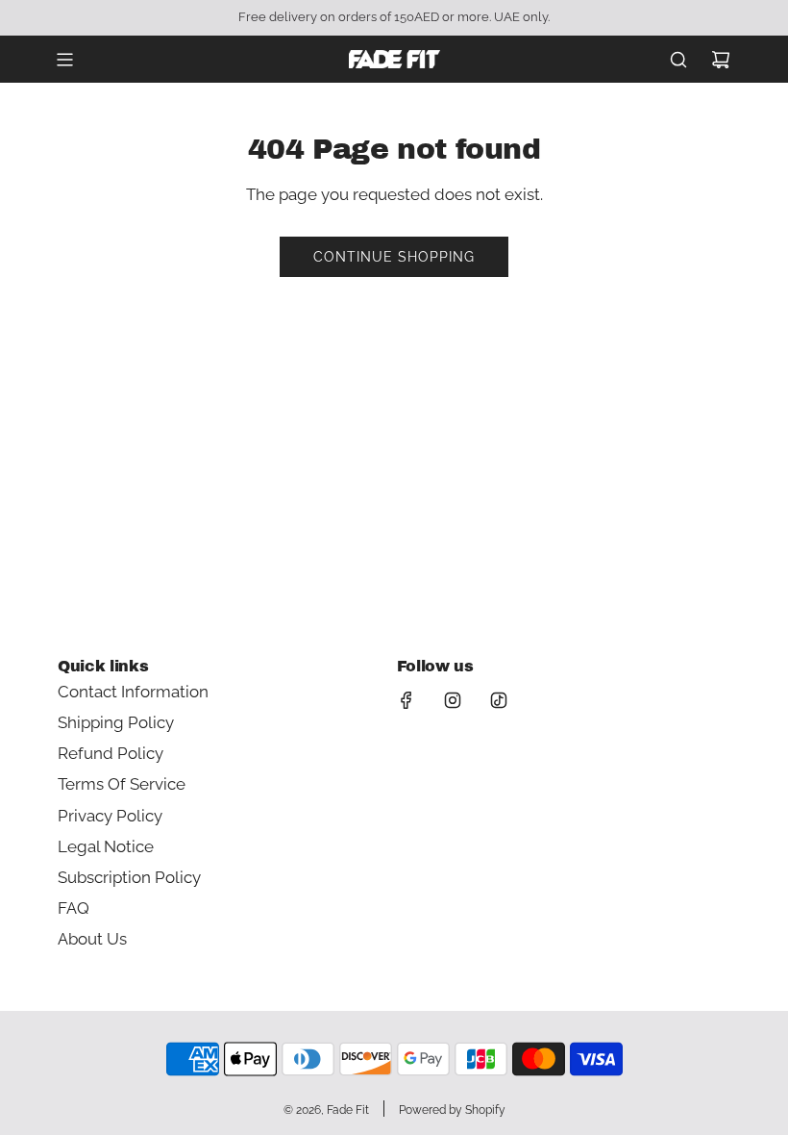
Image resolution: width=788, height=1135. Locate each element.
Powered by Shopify (452, 1110)
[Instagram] (452, 700)
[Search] (678, 59)
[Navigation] (64, 59)
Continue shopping (394, 257)
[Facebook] (406, 700)
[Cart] (721, 59)
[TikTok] (499, 700)
